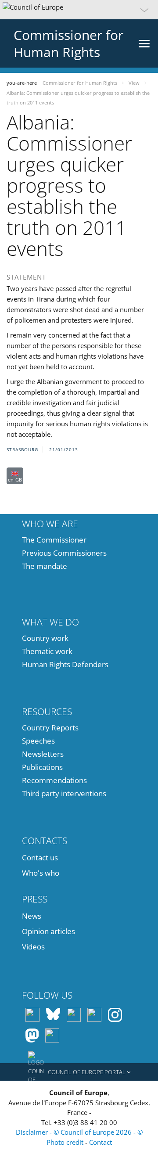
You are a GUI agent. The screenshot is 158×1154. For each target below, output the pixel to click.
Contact (100, 1142)
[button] (79, 9)
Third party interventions (64, 793)
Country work (45, 638)
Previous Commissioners (64, 553)
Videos (33, 947)
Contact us (40, 857)
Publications (42, 767)
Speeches (38, 741)
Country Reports (50, 728)
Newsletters (43, 754)
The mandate (44, 566)
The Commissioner (54, 540)
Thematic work (47, 651)
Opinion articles (48, 931)
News (31, 916)
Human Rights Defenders (65, 664)
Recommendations (54, 780)
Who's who (40, 873)
